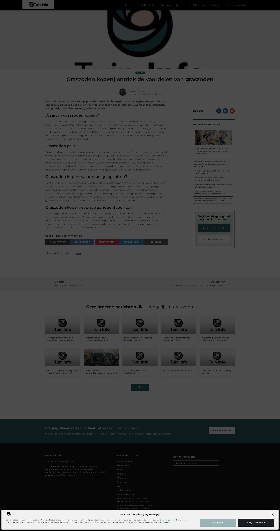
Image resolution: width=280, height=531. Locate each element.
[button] (272, 514)
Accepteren (218, 522)
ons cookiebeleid (161, 522)
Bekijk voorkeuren (256, 522)
